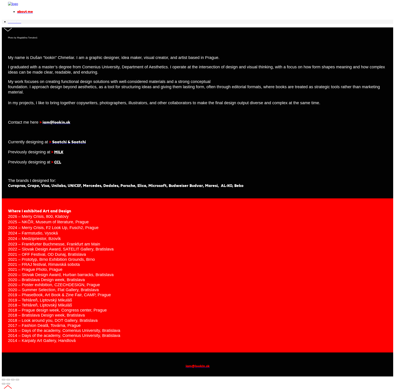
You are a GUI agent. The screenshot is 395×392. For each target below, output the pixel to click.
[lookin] (13, 4)
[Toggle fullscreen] (13, 379)
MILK (58, 152)
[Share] (8, 379)
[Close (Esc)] (3, 379)
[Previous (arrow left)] (3, 383)
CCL (57, 162)
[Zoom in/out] (17, 379)
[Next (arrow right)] (8, 383)
